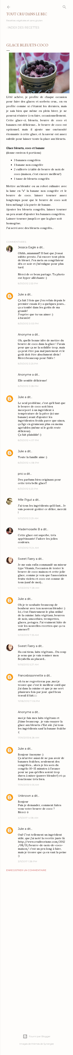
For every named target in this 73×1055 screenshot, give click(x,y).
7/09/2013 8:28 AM (28, 737)
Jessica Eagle (27, 247)
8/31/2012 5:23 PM (28, 488)
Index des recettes (23, 27)
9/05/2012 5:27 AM (28, 664)
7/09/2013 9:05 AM (28, 784)
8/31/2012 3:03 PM (28, 323)
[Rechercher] (64, 6)
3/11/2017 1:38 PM (27, 861)
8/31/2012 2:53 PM (28, 283)
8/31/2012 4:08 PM (28, 462)
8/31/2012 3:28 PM (28, 386)
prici (20, 473)
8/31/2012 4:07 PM (28, 440)
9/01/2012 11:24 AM (28, 547)
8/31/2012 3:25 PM (28, 363)
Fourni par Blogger (39, 1036)
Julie (21, 294)
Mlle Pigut (25, 499)
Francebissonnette (30, 675)
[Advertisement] (36, 905)
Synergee (48, 1043)
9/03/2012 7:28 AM (28, 587)
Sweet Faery (26, 559)
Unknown (24, 796)
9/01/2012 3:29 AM (28, 518)
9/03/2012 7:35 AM (28, 634)
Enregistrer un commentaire (26, 870)
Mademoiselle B (29, 529)
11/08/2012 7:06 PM (29, 701)
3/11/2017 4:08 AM (28, 817)
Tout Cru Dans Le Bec (26, 14)
